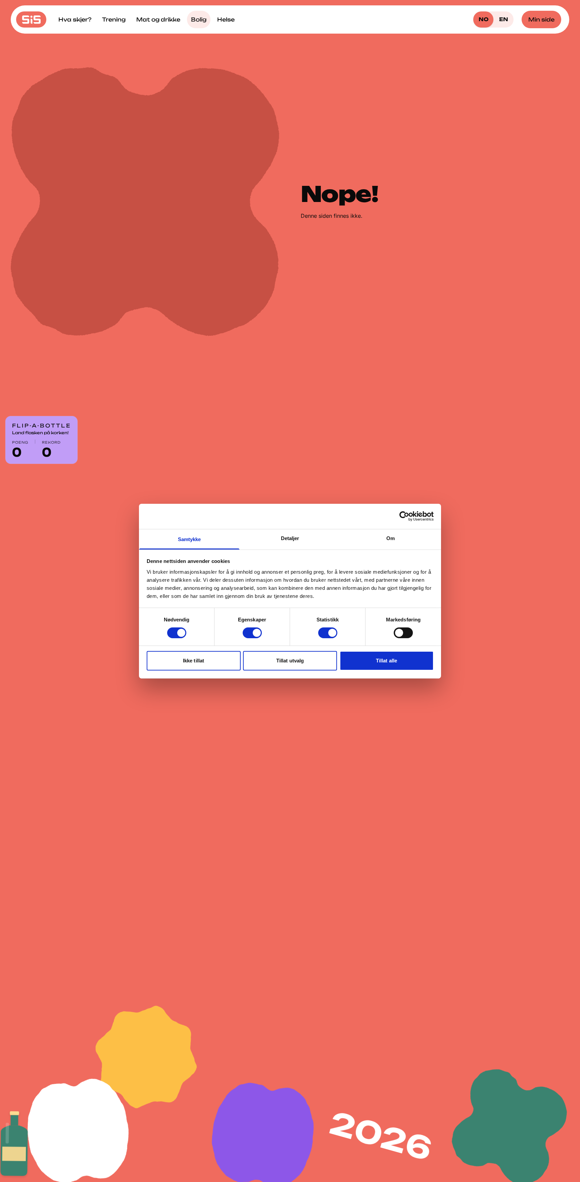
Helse (226, 19)
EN (503, 19)
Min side (541, 19)
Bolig (198, 19)
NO (483, 19)
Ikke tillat (193, 660)
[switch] (252, 632)
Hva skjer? (74, 19)
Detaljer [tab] (290, 538)
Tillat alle (386, 660)
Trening (114, 19)
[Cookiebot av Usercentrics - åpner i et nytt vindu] (404, 516)
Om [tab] (390, 538)
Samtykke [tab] (189, 539)
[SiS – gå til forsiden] (31, 19)
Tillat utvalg (290, 660)
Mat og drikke (158, 19)
